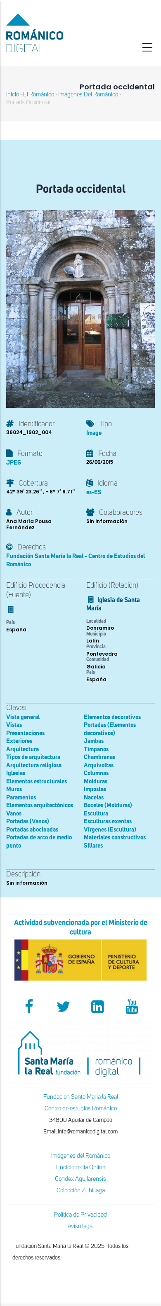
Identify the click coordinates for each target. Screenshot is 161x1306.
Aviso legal (81, 1226)
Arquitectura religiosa (34, 765)
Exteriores (19, 741)
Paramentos (21, 797)
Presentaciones (25, 733)
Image (94, 433)
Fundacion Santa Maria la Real (80, 1097)
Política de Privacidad (80, 1215)
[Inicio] (53, 32)
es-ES (94, 492)
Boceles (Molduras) (108, 805)
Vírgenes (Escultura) (110, 830)
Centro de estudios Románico (81, 1108)
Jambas (94, 741)
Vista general (23, 717)
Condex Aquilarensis (80, 1179)
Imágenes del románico (88, 94)
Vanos (13, 814)
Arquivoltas (99, 765)
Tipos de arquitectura (33, 757)
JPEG (13, 463)
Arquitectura (22, 749)
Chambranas (99, 757)
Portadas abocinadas (32, 830)
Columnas (96, 773)
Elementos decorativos (112, 717)
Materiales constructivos (115, 837)
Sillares (93, 846)
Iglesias (15, 773)
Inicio (12, 94)
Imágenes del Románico (80, 1156)
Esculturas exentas (108, 821)
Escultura (96, 814)
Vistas (14, 725)
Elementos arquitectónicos (39, 805)
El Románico (38, 94)
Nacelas (94, 797)
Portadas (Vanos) (27, 821)
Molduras (95, 781)
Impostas (95, 789)
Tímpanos (96, 749)
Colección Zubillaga (81, 1190)
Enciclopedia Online (80, 1167)
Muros (14, 789)
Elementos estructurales (36, 781)
